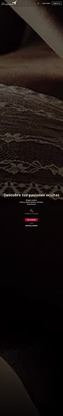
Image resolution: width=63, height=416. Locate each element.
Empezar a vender (31, 225)
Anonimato (31, 204)
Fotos (22, 202)
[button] (38, 3)
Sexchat (40, 202)
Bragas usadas (31, 200)
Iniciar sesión (46, 3)
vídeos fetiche (30, 202)
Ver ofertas (31, 220)
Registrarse (56, 3)
